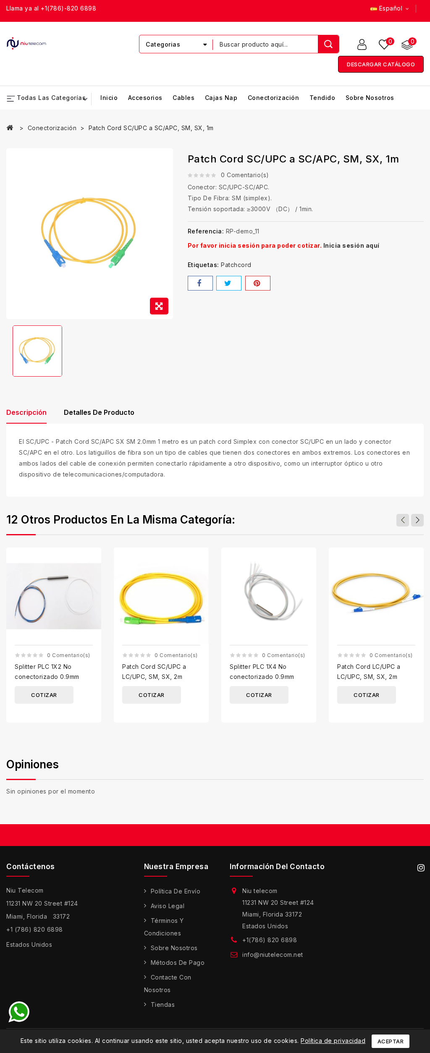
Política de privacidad (333, 1040)
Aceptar (391, 1041)
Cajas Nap (221, 97)
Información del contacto (277, 866)
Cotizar (44, 695)
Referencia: (206, 231)
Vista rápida (91, 578)
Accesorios (145, 97)
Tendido (322, 97)
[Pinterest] (258, 283)
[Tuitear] (229, 283)
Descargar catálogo (381, 64)
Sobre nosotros (370, 97)
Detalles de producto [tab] (99, 412)
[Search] (328, 44)
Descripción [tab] (26, 412)
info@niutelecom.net (272, 954)
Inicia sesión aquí (351, 245)
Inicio (109, 97)
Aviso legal (168, 905)
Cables (183, 97)
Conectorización (273, 97)
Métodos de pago (178, 962)
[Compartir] (200, 283)
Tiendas (163, 1004)
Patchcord (236, 264)
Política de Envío (176, 891)
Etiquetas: (203, 264)
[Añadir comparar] (91, 561)
